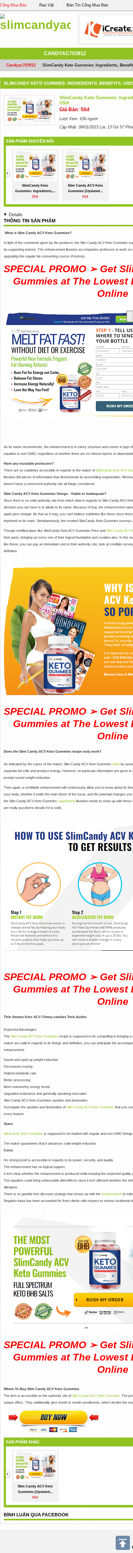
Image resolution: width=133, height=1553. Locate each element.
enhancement (112, 1194)
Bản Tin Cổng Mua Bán (87, 5)
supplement (67, 801)
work (116, 764)
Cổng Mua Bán (13, 5)
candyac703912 (65, 53)
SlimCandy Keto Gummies (23, 1133)
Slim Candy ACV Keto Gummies (34, 1036)
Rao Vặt (46, 5)
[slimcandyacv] (35, 21)
